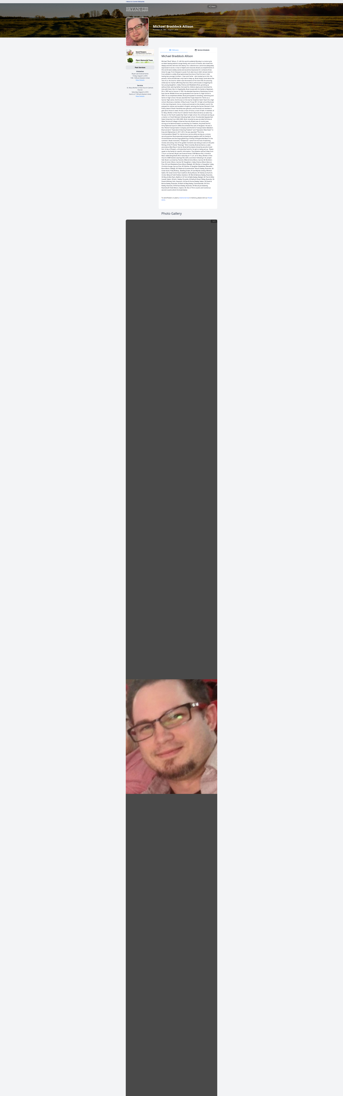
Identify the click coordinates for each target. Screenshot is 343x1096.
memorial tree (184, 198)
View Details (140, 80)
